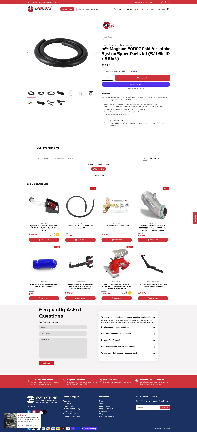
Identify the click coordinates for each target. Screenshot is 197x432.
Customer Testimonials (71, 416)
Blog (101, 414)
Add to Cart (45, 240)
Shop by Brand (125, 9)
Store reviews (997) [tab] (59, 158)
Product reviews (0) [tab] (44, 158)
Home (101, 401)
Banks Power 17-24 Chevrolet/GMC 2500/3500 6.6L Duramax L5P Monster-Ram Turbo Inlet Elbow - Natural (153, 228)
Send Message (46, 363)
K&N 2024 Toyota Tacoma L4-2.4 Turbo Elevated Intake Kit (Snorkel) (153, 285)
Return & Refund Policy (71, 409)
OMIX (80, 223)
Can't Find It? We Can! (107, 416)
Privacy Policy (68, 411)
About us (139, 2)
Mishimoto (44, 281)
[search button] (115, 9)
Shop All (102, 404)
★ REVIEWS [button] (195, 218)
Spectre (44, 223)
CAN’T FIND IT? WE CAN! (144, 9)
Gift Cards (103, 411)
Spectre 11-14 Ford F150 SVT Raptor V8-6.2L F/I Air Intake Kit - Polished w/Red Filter (44, 228)
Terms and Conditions (71, 414)
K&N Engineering (80, 281)
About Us (66, 401)
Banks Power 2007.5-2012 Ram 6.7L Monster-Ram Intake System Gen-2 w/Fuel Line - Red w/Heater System (116, 286)
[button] (163, 9)
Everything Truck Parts (163, 428)
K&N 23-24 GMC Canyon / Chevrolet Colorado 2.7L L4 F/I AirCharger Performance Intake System (80, 286)
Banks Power (153, 223)
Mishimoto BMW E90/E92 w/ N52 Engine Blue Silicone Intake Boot (44, 285)
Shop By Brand (104, 406)
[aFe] (109, 25)
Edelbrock (116, 223)
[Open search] (144, 158)
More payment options (136, 88)
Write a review (98, 169)
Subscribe (165, 407)
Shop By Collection (106, 409)
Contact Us (67, 404)
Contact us (151, 2)
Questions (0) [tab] (72, 158)
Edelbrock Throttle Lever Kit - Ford (117, 226)
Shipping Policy (68, 406)
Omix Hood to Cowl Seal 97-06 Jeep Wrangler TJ (80, 227)
